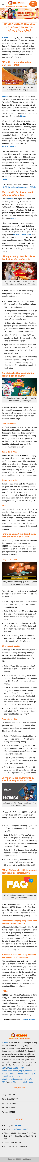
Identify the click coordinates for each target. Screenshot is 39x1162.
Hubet (24, 1082)
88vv (13, 218)
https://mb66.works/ (10, 1071)
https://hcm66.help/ (19, 1129)
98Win (23, 1068)
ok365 (26, 1073)
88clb (20, 1073)
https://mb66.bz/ (9, 146)
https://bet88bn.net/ (27, 1071)
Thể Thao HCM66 (27, 1019)
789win (33, 187)
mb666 (5, 96)
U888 (4, 1073)
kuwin (4, 179)
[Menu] (3, 3)
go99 (13, 1082)
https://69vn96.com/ (10, 1079)
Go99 (5, 187)
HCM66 (5, 1043)
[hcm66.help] (17, 4)
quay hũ (32, 1082)
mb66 (10, 199)
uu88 (21, 1079)
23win (22, 116)
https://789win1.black (22, 234)
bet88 (15, 1068)
